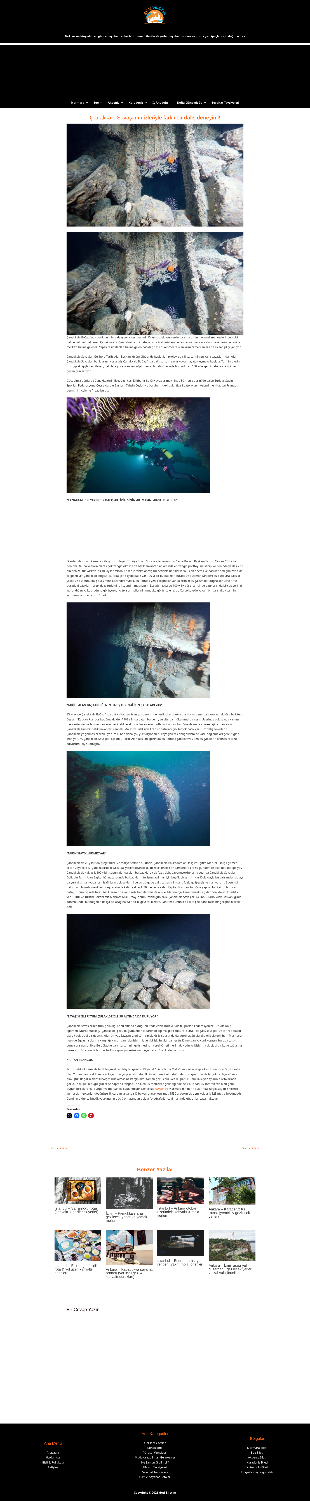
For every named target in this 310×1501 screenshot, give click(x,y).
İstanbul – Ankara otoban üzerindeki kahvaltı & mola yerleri (178, 1211)
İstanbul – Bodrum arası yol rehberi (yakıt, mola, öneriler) (180, 1262)
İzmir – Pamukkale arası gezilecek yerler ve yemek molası (126, 1216)
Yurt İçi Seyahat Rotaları (155, 1477)
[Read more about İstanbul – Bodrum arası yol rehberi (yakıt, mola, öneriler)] (180, 1243)
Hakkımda (53, 1457)
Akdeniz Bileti (257, 1457)
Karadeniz (136, 103)
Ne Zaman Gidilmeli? (155, 1462)
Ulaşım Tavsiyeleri (155, 1467)
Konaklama (155, 1448)
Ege (96, 103)
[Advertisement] (155, 70)
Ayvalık (159, 1089)
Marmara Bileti (257, 1448)
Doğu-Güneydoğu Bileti (257, 1472)
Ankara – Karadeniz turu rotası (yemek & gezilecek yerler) (229, 1212)
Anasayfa (53, 1453)
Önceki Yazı (57, 1148)
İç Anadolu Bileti (257, 1467)
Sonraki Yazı (252, 1148)
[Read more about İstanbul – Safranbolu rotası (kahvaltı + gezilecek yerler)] (78, 1190)
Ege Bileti (257, 1453)
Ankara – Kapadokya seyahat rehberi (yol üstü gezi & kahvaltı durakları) (129, 1273)
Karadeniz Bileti (257, 1462)
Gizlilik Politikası (53, 1462)
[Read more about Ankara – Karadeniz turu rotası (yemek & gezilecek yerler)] (232, 1191)
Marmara (77, 103)
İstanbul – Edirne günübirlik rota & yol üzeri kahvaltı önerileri (76, 1269)
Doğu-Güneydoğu (189, 103)
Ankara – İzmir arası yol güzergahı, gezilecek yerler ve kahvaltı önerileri (230, 1269)
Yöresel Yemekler (154, 1453)
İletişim (53, 1467)
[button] (86, 102)
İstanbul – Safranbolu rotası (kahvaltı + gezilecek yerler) (77, 1210)
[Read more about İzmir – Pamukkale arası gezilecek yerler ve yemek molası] (129, 1193)
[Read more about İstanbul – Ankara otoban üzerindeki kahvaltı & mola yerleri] (180, 1190)
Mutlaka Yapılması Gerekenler (155, 1457)
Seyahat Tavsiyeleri (225, 103)
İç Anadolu (160, 103)
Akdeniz (113, 103)
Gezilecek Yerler (155, 1443)
